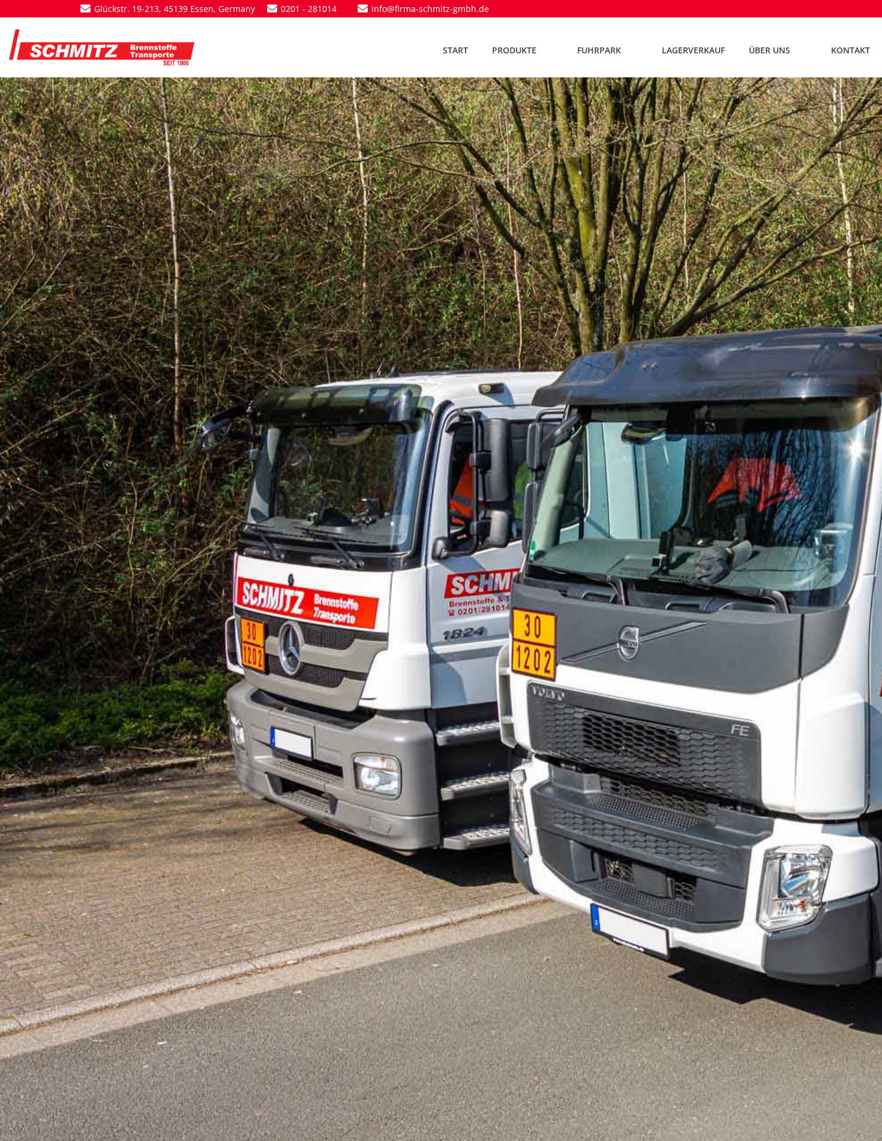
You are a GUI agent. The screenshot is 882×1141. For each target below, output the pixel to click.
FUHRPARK (599, 50)
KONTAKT (850, 50)
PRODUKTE (514, 50)
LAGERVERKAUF (693, 50)
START (455, 50)
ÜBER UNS (769, 50)
